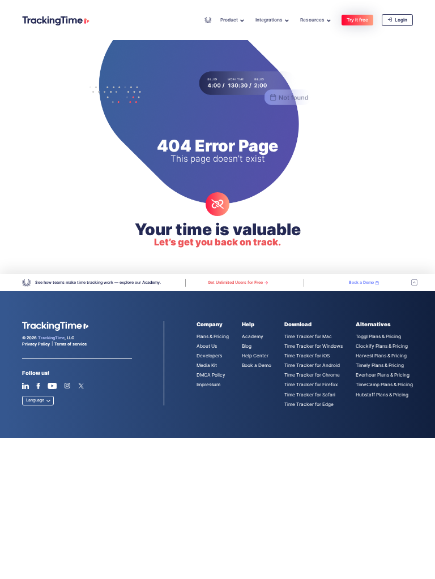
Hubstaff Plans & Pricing (382, 394)
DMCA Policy (211, 375)
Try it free (357, 20)
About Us (207, 346)
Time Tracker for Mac (308, 336)
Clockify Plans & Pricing (382, 346)
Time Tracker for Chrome (312, 375)
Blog (246, 346)
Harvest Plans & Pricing (381, 355)
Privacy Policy (36, 344)
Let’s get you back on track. (217, 242)
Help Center (255, 355)
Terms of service (70, 344)
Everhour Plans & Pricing (383, 375)
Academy (208, 20)
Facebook (38, 386)
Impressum (208, 384)
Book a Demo (256, 365)
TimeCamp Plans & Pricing (384, 384)
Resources (312, 20)
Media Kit (207, 365)
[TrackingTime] (55, 21)
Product (229, 20)
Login (400, 20)
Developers (209, 355)
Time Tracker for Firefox (311, 384)
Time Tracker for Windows (313, 346)
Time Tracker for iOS (307, 355)
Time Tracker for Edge (309, 404)
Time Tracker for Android (312, 365)
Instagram (67, 386)
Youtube (52, 386)
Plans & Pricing (213, 336)
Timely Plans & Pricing (380, 365)
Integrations (269, 20)
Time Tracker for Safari (309, 394)
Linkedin (25, 386)
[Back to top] (414, 282)
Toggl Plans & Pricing (378, 336)
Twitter (81, 386)
